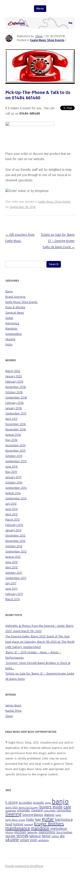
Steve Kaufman (64, 832)
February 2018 (14, 402)
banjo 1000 (11, 807)
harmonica (64, 819)
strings (22, 835)
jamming (28, 824)
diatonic (49, 815)
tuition (55, 836)
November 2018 (15, 387)
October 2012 (13, 546)
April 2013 (11, 514)
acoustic (38, 803)
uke (62, 836)
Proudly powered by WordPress (24, 866)
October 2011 (13, 572)
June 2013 (11, 509)
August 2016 (13, 434)
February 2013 (14, 525)
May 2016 (11, 440)
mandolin (40, 828)
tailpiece (35, 836)
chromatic (23, 810)
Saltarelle (32, 832)
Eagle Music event (15, 819)
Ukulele (10, 339)
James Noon (13, 705)
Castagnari (10, 810)
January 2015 (13, 477)
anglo (48, 802)
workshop (43, 840)
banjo (60, 801)
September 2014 (16, 487)
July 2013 (10, 503)
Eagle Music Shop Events (47, 40)
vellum (24, 840)
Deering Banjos (32, 815)
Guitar (9, 318)
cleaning (37, 810)
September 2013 (15, 498)
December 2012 (15, 535)
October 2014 (13, 482)
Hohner (18, 824)
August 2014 (13, 493)
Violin (8, 344)
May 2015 (11, 471)
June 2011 (11, 588)
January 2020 (13, 376)
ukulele (12, 839)
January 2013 (13, 530)
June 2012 (11, 562)
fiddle (30, 820)
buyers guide (51, 807)
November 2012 (15, 540)
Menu (40, 8)
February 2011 (14, 594)
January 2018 (13, 408)
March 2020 (12, 371)
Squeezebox (13, 333)
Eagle (58, 815)
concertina (50, 810)
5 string (11, 802)
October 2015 (13, 456)
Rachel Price (13, 710)
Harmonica (12, 323)
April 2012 (11, 567)
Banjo (9, 291)
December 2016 (15, 424)
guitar (48, 819)
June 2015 (11, 466)
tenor (46, 836)
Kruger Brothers (49, 823)
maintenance (17, 828)
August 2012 (12, 556)
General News (14, 312)
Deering (13, 814)
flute (38, 820)
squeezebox (46, 832)
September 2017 (15, 413)
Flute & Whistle (15, 307)
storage (10, 836)
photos (9, 832)
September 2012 (15, 551)
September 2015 (16, 461)
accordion (25, 803)
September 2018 (16, 397)
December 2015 (15, 445)
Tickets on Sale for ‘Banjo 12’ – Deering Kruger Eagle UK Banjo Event (58, 241)
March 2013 (12, 519)
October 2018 (14, 392)
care (67, 807)
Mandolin (11, 328)
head (8, 824)
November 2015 (15, 450)
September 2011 (15, 578)
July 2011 (10, 583)
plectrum (20, 832)
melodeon (58, 828)
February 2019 (14, 381)
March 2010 (12, 599)
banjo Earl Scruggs (28, 807)
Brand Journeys (15, 296)
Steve (39, 36)
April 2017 (11, 418)
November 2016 (15, 429)
